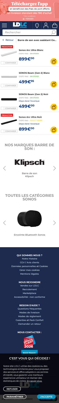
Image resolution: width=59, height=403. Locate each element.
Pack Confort (36, 320)
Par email (29, 353)
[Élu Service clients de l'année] (29, 346)
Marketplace (29, 293)
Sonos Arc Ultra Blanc (31, 50)
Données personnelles (23, 266)
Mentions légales (29, 273)
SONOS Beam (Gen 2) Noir (33, 94)
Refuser (12, 388)
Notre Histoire (29, 258)
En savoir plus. (34, 381)
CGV (22, 262)
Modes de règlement (29, 316)
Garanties (21, 320)
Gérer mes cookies (30, 270)
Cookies (43, 266)
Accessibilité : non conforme (29, 297)
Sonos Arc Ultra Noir (30, 117)
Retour (10, 39)
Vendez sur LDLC (29, 285)
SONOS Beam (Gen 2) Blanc (34, 73)
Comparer (10, 63)
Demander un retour (29, 324)
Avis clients (33, 262)
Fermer (29, 19)
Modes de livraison (29, 312)
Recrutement (29, 289)
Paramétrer (15, 396)
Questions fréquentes (29, 308)
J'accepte (46, 396)
